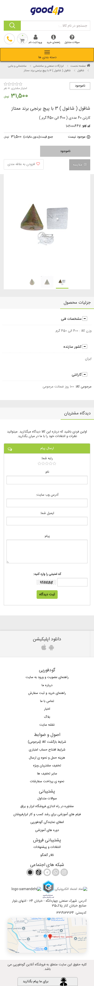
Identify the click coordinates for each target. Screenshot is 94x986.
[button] (47, 935)
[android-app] (50, 649)
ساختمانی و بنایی (17, 66)
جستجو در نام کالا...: (72, 25)
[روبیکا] (30, 873)
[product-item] (62, 282)
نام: (47, 472)
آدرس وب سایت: (47, 495)
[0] (47, 463)
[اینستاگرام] (63, 873)
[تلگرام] (46, 873)
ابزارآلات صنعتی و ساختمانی (48, 66)
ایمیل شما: (47, 513)
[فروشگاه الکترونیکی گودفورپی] (47, 10)
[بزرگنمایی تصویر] (45, 224)
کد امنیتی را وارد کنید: (47, 574)
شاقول (80, 70)
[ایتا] (38, 873)
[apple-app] (43, 649)
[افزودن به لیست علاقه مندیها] (24, 164)
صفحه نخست (78, 66)
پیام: (47, 536)
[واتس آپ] (55, 873)
